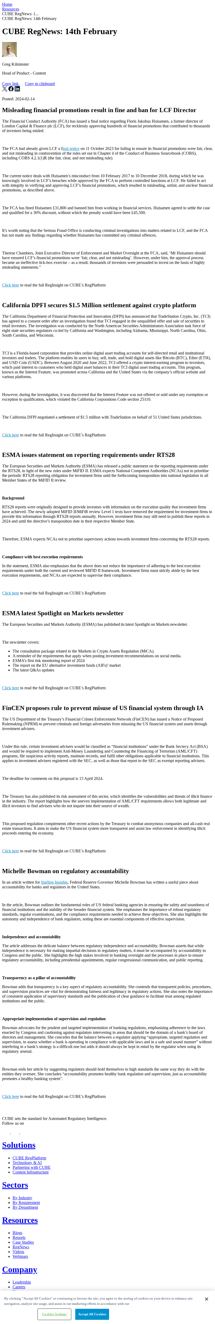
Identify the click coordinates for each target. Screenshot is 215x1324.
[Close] (206, 1299)
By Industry (22, 1198)
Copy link (28, 83)
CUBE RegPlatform (29, 1158)
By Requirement (26, 1202)
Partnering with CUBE (32, 1167)
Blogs (17, 1233)
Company (19, 1269)
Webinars (20, 1256)
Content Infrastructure (31, 1172)
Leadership (22, 1282)
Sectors (15, 1185)
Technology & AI (27, 1162)
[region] (107, 1307)
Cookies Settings (54, 1314)
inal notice (70, 148)
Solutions (18, 1145)
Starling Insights (54, 882)
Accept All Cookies (92, 1314)
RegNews (21, 1247)
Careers (19, 1287)
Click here (10, 285)
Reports (19, 1237)
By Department (25, 1207)
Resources (10, 9)
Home (7, 4)
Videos (18, 1251)
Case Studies (23, 1242)
